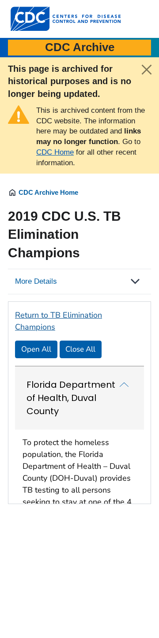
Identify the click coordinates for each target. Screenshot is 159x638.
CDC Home (55, 152)
